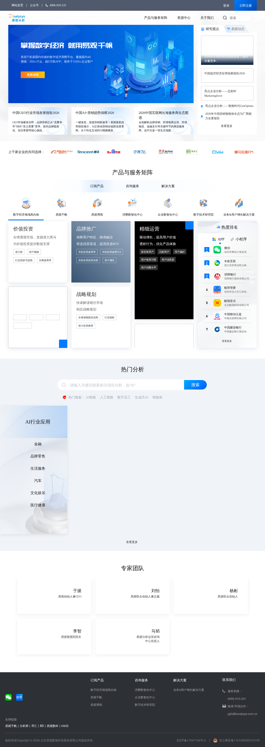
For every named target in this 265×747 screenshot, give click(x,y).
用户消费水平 (148, 267)
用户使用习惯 (148, 259)
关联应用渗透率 (87, 252)
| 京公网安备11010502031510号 (234, 740)
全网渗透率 (45, 260)
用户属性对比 (22, 325)
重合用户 (20, 317)
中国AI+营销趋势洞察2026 (95, 113)
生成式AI (141, 397)
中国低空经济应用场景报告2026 (224, 73)
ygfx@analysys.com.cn (243, 714)
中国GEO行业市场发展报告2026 (35, 113)
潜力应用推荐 (85, 325)
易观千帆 (96, 697)
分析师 (24, 726)
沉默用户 (164, 251)
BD (42, 726)
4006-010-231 (58, 5)
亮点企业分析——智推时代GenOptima (229, 105)
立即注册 (245, 5)
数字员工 (124, 397)
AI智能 (91, 397)
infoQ (64, 726)
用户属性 (109, 260)
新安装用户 (147, 251)
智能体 (157, 397)
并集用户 (36, 317)
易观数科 (52, 726)
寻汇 (34, 726)
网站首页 (17, 5)
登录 (226, 5)
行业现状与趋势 (24, 260)
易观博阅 (96, 704)
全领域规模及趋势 (88, 317)
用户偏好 (180, 251)
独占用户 (53, 317)
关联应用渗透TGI (111, 252)
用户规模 (34, 252)
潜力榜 (19, 252)
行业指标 (109, 317)
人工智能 (106, 397)
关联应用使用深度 (88, 260)
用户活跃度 (168, 259)
